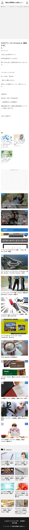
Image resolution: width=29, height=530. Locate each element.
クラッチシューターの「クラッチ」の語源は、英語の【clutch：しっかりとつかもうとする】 (21, 511)
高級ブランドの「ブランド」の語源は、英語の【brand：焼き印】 (6, 159)
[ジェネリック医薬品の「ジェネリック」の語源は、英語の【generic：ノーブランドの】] (6, 137)
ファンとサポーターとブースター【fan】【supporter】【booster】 (11, 336)
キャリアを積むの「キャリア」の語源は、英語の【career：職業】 (7, 463)
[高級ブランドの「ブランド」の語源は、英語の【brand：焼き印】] (6, 154)
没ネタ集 (14, 523)
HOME (3, 6)
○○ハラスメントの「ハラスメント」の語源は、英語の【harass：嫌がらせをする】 (14, 315)
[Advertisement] (14, 23)
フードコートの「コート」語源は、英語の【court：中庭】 (6, 510)
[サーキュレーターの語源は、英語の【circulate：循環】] (19, 137)
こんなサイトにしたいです (11, 521)
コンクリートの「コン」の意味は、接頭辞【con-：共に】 (21, 478)
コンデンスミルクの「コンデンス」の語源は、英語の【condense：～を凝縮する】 (21, 494)
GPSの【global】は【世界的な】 (9, 357)
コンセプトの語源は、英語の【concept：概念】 (7, 492)
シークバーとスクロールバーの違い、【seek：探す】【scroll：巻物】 (13, 250)
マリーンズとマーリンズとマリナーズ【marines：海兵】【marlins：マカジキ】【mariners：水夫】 (14, 272)
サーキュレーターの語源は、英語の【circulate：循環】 (19, 143)
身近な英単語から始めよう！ (14, 2)
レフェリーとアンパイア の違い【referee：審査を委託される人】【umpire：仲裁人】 (14, 293)
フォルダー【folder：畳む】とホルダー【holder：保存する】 (14, 377)
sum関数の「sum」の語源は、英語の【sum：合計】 (14, 398)
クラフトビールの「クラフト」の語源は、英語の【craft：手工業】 (7, 478)
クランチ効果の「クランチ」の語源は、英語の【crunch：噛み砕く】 (13, 440)
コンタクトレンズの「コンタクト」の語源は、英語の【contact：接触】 (21, 463)
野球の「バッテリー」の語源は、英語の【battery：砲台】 (14, 418)
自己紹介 (22, 521)
